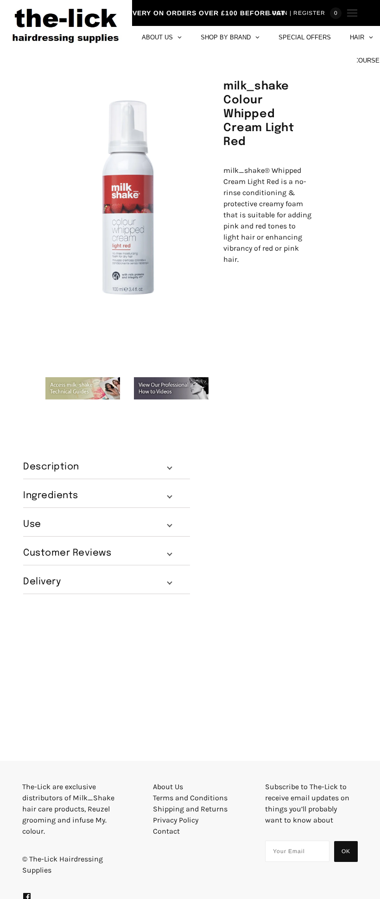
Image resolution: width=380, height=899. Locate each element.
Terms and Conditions (190, 797)
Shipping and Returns (190, 808)
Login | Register (296, 13)
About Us (168, 786)
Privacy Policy (175, 820)
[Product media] (127, 198)
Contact (166, 831)
